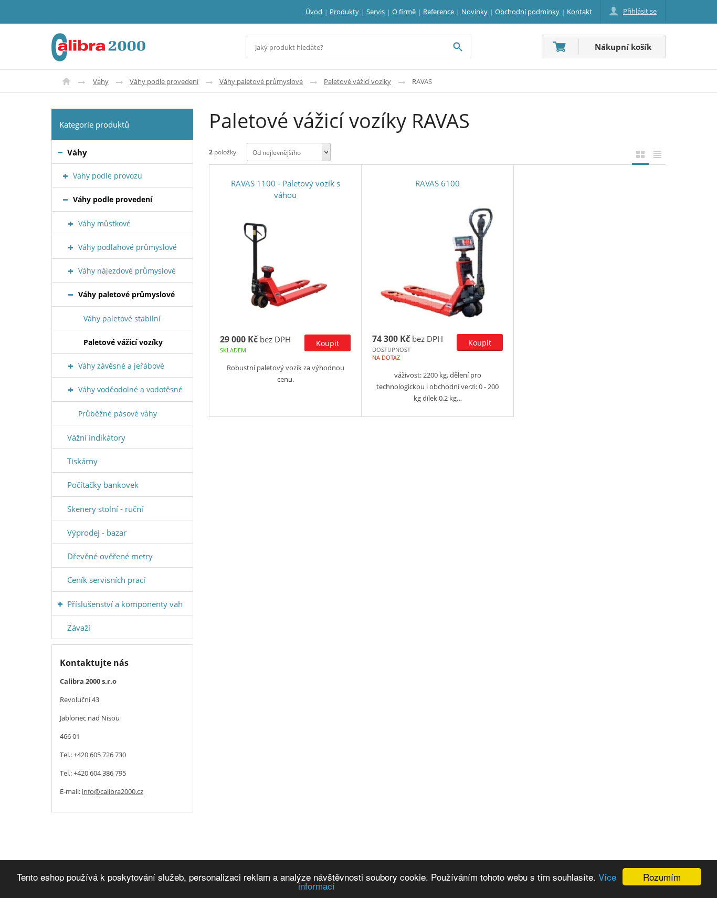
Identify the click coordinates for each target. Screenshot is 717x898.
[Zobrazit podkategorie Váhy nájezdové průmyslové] (70, 271)
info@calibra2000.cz (112, 791)
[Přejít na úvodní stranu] (98, 39)
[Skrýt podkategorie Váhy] (60, 152)
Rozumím (662, 876)
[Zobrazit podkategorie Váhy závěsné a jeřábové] (70, 366)
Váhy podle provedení (164, 81)
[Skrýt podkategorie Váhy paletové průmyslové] (70, 295)
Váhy (101, 81)
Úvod (66, 81)
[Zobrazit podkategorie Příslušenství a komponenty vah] (60, 604)
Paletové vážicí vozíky (357, 81)
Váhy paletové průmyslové (261, 81)
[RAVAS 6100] (437, 263)
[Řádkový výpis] (657, 154)
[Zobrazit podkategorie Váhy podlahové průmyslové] (70, 247)
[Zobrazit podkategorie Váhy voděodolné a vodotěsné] (70, 390)
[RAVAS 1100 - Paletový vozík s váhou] (285, 263)
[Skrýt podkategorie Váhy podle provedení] (65, 199)
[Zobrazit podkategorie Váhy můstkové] (70, 224)
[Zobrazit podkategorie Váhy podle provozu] (65, 176)
